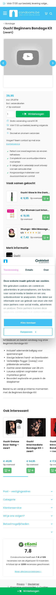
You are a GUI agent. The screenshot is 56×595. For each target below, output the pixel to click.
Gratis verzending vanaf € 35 (24, 121)
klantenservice (13, 144)
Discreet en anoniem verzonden (25, 133)
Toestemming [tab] (11, 270)
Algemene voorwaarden (23, 587)
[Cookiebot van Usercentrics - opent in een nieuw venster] (39, 261)
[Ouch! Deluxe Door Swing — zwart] (13, 427)
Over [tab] (46, 270)
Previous (3, 65)
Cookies (44, 587)
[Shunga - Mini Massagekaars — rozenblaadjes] (11, 233)
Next (52, 65)
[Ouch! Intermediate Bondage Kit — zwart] (36, 427)
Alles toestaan (28, 322)
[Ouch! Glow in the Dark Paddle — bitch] (11, 196)
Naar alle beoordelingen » (28, 571)
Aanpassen (26, 331)
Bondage (10, 23)
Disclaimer (33, 584)
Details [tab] (29, 270)
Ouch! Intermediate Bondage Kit (35, 446)
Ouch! (17, 255)
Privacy (21, 584)
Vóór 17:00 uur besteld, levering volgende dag (30, 3)
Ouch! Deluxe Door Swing (11, 445)
